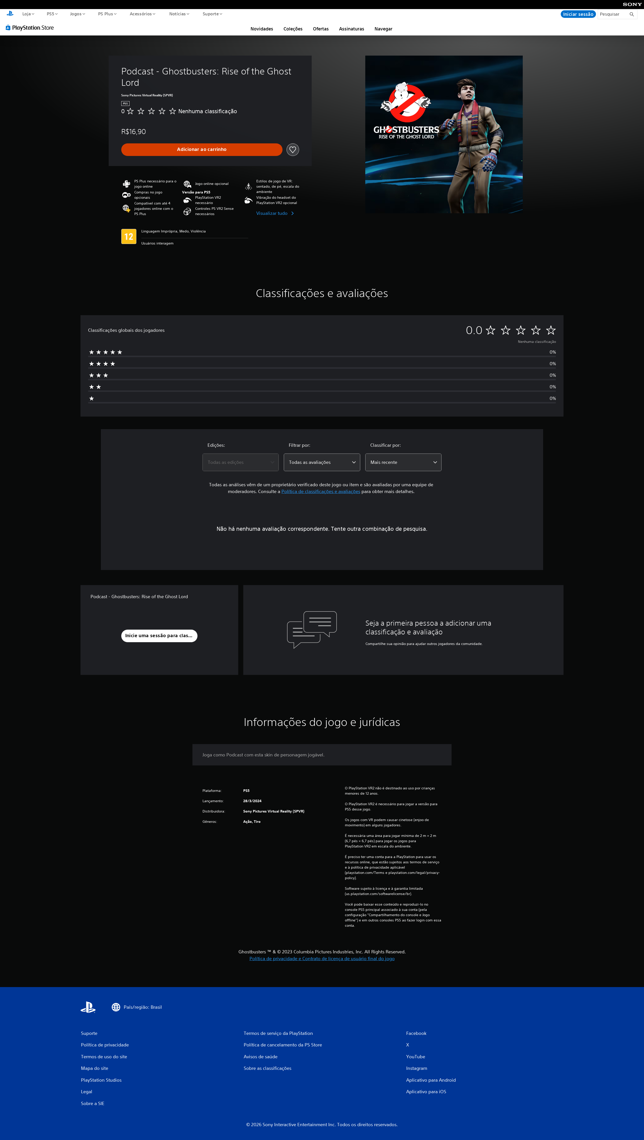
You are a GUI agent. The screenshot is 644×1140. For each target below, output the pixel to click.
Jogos (76, 13)
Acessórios (141, 13)
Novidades (262, 28)
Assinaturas (351, 28)
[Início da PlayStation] (10, 14)
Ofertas (321, 28)
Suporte (211, 13)
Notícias (177, 13)
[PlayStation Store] (31, 27)
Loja (26, 13)
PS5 (50, 13)
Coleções (293, 28)
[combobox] (241, 462)
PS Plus (105, 13)
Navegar (383, 28)
